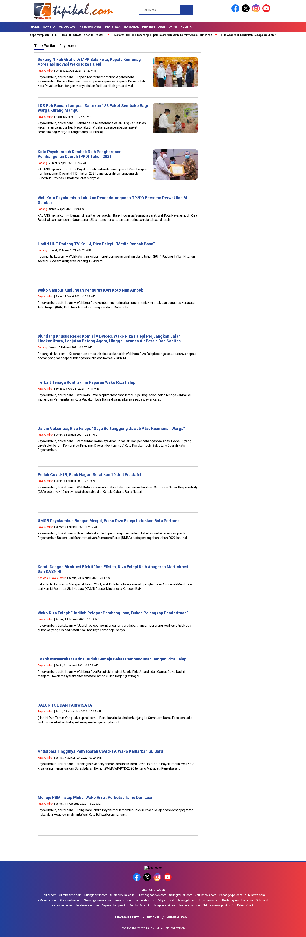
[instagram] (256, 11)
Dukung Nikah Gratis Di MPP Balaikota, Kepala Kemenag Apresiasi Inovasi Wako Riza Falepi (89, 62)
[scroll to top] (293, 930)
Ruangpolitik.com (95, 895)
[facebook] (236, 11)
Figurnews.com (209, 900)
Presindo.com (123, 900)
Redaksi (153, 917)
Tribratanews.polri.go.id (219, 905)
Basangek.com (186, 900)
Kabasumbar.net (62, 905)
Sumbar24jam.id (140, 905)
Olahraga (67, 26)
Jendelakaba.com (87, 905)
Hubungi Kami (177, 917)
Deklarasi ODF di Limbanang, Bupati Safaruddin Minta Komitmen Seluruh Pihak (147, 35)
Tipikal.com (48, 895)
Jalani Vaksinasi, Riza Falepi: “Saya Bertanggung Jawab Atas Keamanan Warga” (111, 428)
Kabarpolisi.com (190, 905)
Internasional (89, 26)
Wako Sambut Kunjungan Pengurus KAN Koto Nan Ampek (90, 290)
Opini (173, 26)
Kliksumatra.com (70, 900)
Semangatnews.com (97, 900)
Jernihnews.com (205, 895)
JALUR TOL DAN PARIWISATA (65, 705)
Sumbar (49, 26)
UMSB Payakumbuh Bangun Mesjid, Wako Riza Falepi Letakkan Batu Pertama (109, 520)
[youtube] (267, 11)
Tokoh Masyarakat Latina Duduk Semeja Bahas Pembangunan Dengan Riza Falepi (112, 659)
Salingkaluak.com (180, 895)
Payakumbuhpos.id (114, 905)
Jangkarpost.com (165, 905)
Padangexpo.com (230, 895)
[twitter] (246, 11)
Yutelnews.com (255, 895)
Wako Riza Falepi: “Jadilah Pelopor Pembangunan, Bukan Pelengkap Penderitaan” (113, 613)
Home (35, 26)
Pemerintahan (153, 26)
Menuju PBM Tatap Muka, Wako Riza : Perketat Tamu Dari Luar (95, 797)
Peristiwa (112, 26)
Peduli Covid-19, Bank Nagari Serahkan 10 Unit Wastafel (89, 474)
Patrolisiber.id (246, 905)
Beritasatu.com (144, 900)
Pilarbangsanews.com (152, 895)
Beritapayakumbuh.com (237, 900)
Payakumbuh (46, 70)
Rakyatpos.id (165, 900)
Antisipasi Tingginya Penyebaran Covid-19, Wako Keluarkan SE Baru (100, 751)
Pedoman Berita (127, 917)
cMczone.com (47, 900)
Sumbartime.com (70, 895)
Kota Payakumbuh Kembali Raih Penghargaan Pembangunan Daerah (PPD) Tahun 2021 (79, 154)
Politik (185, 26)
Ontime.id (262, 900)
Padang (42, 163)
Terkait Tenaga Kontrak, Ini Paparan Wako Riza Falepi (87, 382)
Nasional (131, 26)
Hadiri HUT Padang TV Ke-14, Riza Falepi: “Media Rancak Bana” (96, 244)
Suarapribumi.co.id (122, 895)
